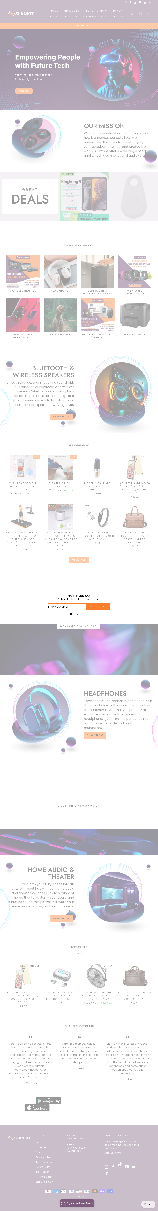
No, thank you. (79, 614)
